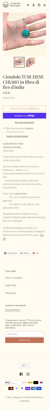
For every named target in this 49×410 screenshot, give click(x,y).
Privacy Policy (10, 293)
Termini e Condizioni (13, 277)
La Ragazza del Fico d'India (21, 397)
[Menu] (44, 5)
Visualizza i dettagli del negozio (17, 136)
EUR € (24, 365)
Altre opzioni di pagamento (24, 122)
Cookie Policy (10, 285)
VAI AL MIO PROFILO (12, 309)
